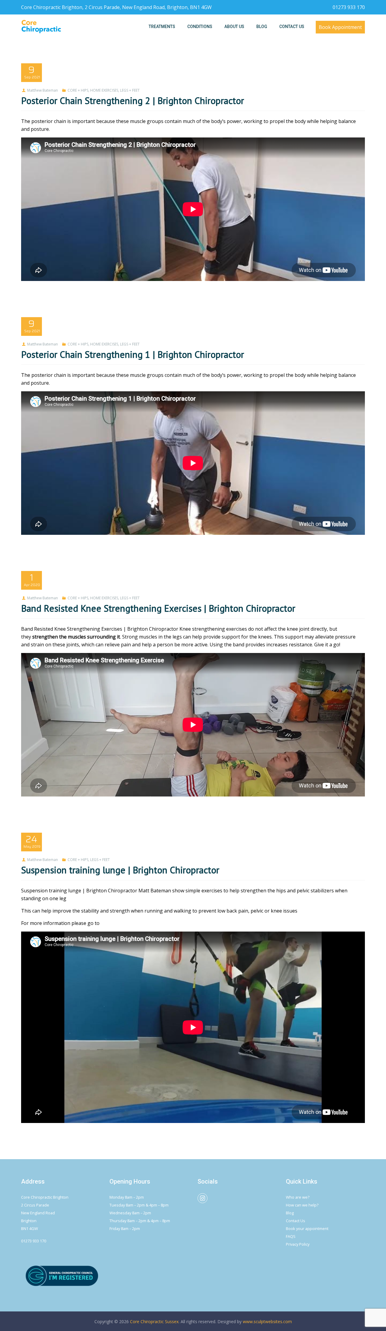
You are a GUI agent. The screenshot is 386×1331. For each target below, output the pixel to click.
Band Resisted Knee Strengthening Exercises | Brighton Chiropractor (158, 608)
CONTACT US (291, 26)
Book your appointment (307, 1228)
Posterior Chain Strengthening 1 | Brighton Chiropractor (132, 354)
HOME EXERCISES (104, 90)
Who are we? (297, 1197)
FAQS (291, 1236)
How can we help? (302, 1205)
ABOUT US (234, 26)
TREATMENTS (162, 26)
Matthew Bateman (42, 90)
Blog (290, 1213)
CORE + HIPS (78, 90)
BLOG (261, 26)
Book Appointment (340, 27)
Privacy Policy (297, 1244)
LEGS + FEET (130, 90)
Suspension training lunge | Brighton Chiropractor (120, 870)
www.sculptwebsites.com (267, 1321)
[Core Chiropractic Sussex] (41, 26)
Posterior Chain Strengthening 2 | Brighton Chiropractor (132, 100)
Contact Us (295, 1220)
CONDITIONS (199, 26)
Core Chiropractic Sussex (154, 1321)
